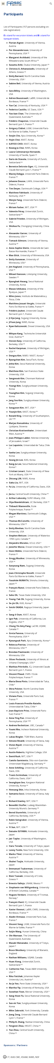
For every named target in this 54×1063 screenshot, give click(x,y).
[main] (27, 14)
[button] (3, 3)
